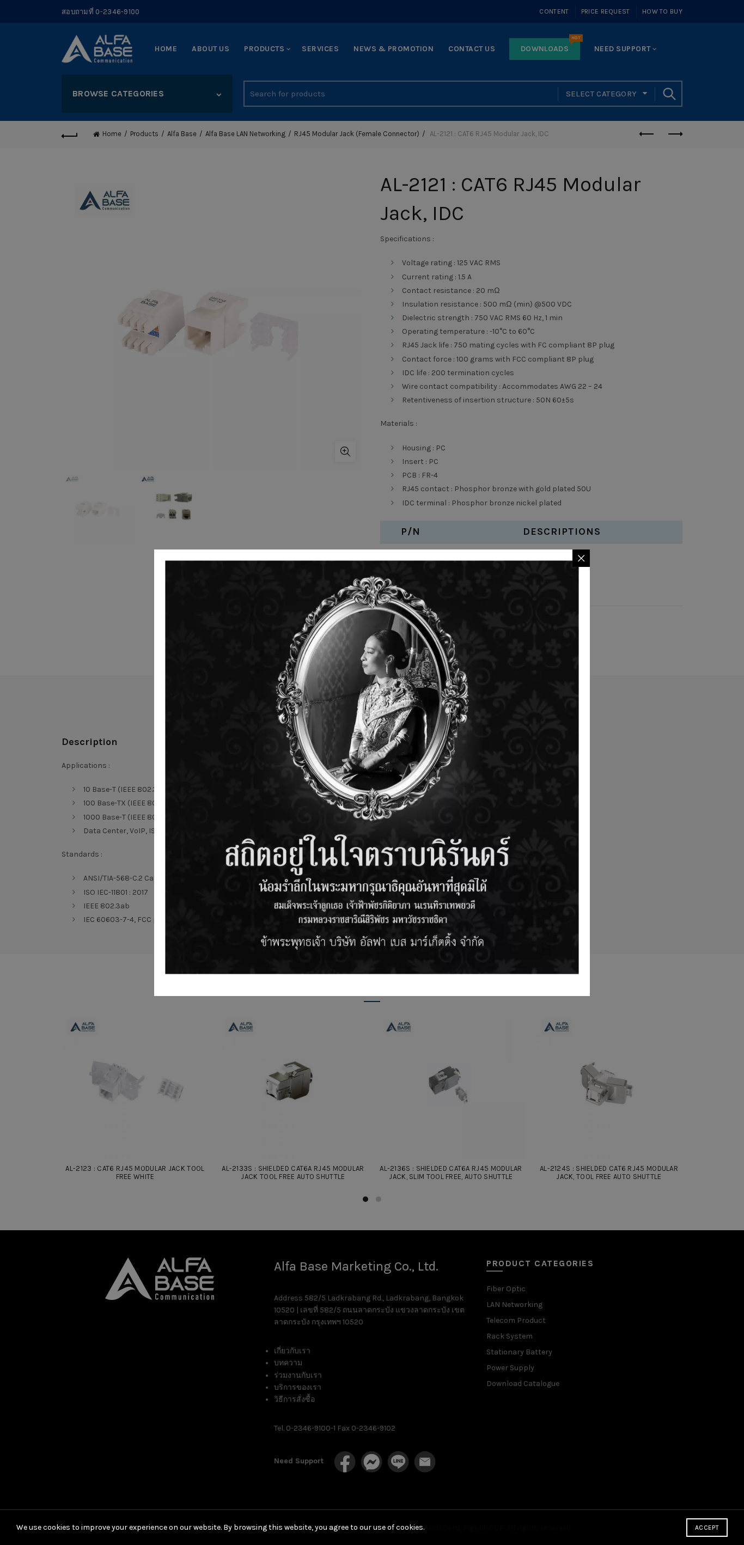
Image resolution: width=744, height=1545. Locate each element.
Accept (707, 1527)
